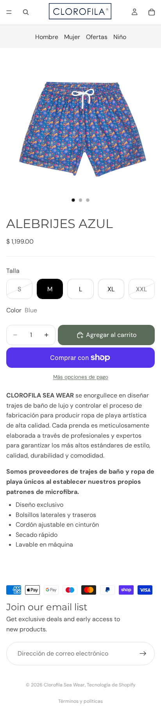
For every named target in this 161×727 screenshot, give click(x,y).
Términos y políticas (80, 701)
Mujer (72, 37)
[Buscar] (25, 12)
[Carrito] (151, 12)
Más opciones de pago (80, 377)
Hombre (46, 37)
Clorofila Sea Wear (64, 685)
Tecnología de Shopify (111, 685)
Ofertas (96, 37)
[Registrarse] (143, 653)
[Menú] (9, 12)
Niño (119, 37)
